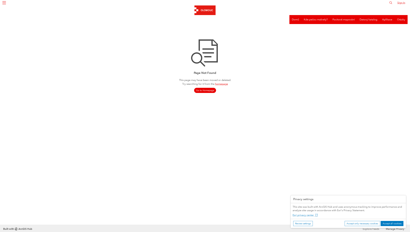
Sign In (401, 2)
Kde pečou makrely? (316, 19)
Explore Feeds (371, 228)
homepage (221, 83)
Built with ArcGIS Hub (17, 228)
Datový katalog (368, 19)
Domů (295, 19)
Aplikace (387, 19)
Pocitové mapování (343, 19)
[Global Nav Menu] (4, 2)
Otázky (401, 19)
